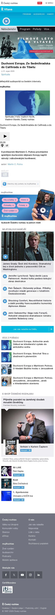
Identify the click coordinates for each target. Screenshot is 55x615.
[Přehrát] (5, 136)
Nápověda (33, 528)
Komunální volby (10, 528)
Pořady (37, 29)
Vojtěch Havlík (27, 117)
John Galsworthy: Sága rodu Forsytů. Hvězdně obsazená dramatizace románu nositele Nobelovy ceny (29, 316)
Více (48, 29)
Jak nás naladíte (36, 524)
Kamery (50, 14)
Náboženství (8, 29)
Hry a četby (9, 200)
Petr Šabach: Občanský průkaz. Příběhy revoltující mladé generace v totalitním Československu (29, 291)
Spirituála (5, 74)
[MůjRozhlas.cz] (5, 87)
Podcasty (6, 556)
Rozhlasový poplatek (38, 543)
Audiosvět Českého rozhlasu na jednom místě (21, 223)
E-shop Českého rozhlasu (18, 394)
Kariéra (32, 536)
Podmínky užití (31, 608)
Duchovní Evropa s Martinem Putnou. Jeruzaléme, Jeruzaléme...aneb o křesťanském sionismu (33, 381)
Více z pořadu (10, 338)
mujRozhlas (7, 192)
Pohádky (8, 205)
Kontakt (32, 540)
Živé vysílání (9, 211)
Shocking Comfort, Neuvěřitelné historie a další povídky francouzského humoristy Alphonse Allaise (30, 303)
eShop (5, 536)
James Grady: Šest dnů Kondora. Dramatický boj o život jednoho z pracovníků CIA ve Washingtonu (27, 266)
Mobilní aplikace (10, 560)
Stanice (5, 532)
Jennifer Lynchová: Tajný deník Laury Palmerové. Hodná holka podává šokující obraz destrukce (29, 278)
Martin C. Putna (15, 164)
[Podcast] (2, 146)
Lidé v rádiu (34, 532)
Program (27, 14)
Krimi (23, 200)
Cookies (5, 608)
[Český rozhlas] (9, 3)
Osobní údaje (17, 608)
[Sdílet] (7, 146)
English (43, 608)
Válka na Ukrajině (10, 524)
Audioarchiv (39, 14)
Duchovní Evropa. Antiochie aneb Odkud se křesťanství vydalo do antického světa (31, 344)
